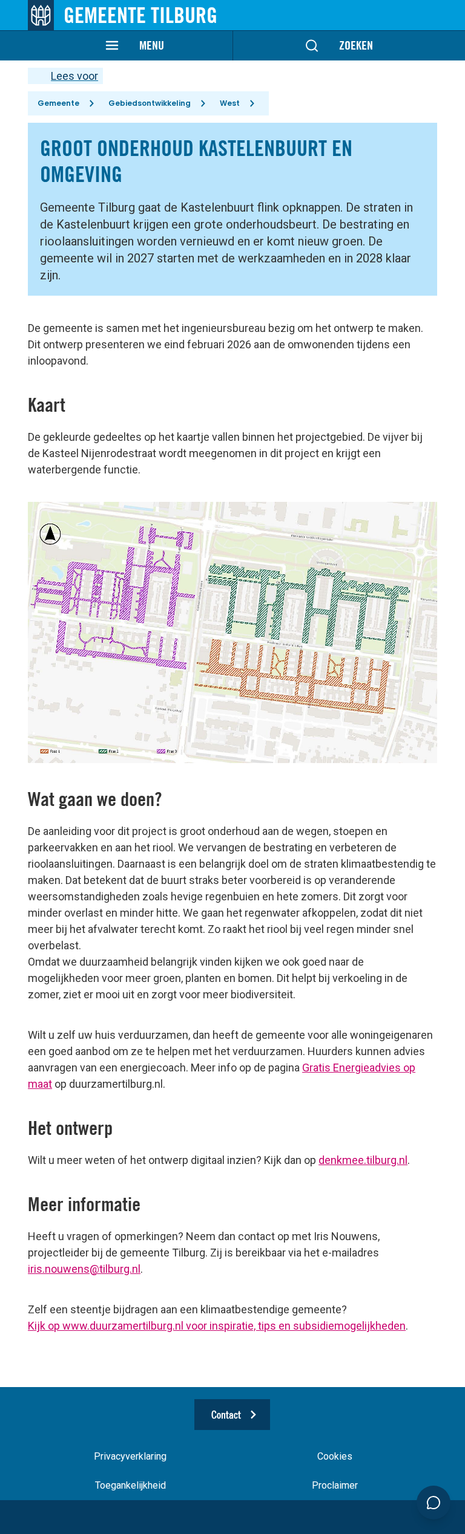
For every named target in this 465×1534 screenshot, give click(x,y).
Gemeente (58, 103)
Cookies (334, 1456)
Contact (226, 1414)
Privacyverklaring (130, 1456)
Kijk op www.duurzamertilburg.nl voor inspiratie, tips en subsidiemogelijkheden (217, 1325)
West (230, 103)
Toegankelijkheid (130, 1485)
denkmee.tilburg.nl (362, 1160)
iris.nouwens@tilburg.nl (84, 1269)
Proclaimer (335, 1485)
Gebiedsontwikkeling (149, 103)
